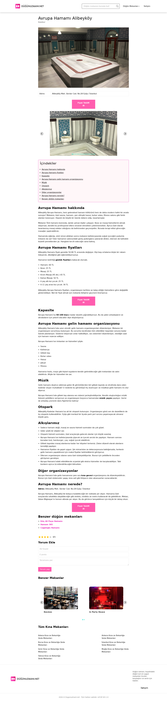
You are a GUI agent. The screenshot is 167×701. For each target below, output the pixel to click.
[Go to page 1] (82, 619)
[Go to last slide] (42, 134)
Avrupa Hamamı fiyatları (53, 173)
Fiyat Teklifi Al (83, 104)
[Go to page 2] (84, 619)
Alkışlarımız (47, 189)
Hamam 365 (46, 524)
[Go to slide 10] (86, 154)
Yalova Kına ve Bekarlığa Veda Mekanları (49, 657)
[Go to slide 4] (77, 154)
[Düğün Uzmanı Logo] (25, 679)
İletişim (147, 6)
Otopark (45, 186)
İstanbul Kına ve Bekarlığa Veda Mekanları (113, 643)
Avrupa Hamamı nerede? (53, 196)
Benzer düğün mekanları (53, 199)
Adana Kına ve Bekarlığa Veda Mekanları (49, 636)
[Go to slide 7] (81, 154)
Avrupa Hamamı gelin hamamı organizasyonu (62, 179)
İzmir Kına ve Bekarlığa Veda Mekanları (51, 650)
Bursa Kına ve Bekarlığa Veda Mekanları (51, 643)
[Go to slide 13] (91, 154)
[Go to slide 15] (94, 154)
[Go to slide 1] (72, 154)
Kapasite (46, 176)
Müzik (44, 182)
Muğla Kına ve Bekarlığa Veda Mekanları (115, 650)
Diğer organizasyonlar (52, 192)
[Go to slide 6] (80, 154)
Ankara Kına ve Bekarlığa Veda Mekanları (113, 636)
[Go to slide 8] (83, 154)
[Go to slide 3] (75, 154)
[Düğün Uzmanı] (29, 6)
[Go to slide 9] (85, 154)
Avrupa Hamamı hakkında (53, 169)
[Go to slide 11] (88, 154)
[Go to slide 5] (78, 154)
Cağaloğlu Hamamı (50, 528)
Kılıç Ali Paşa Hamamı (51, 521)
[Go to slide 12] (89, 154)
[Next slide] (125, 134)
